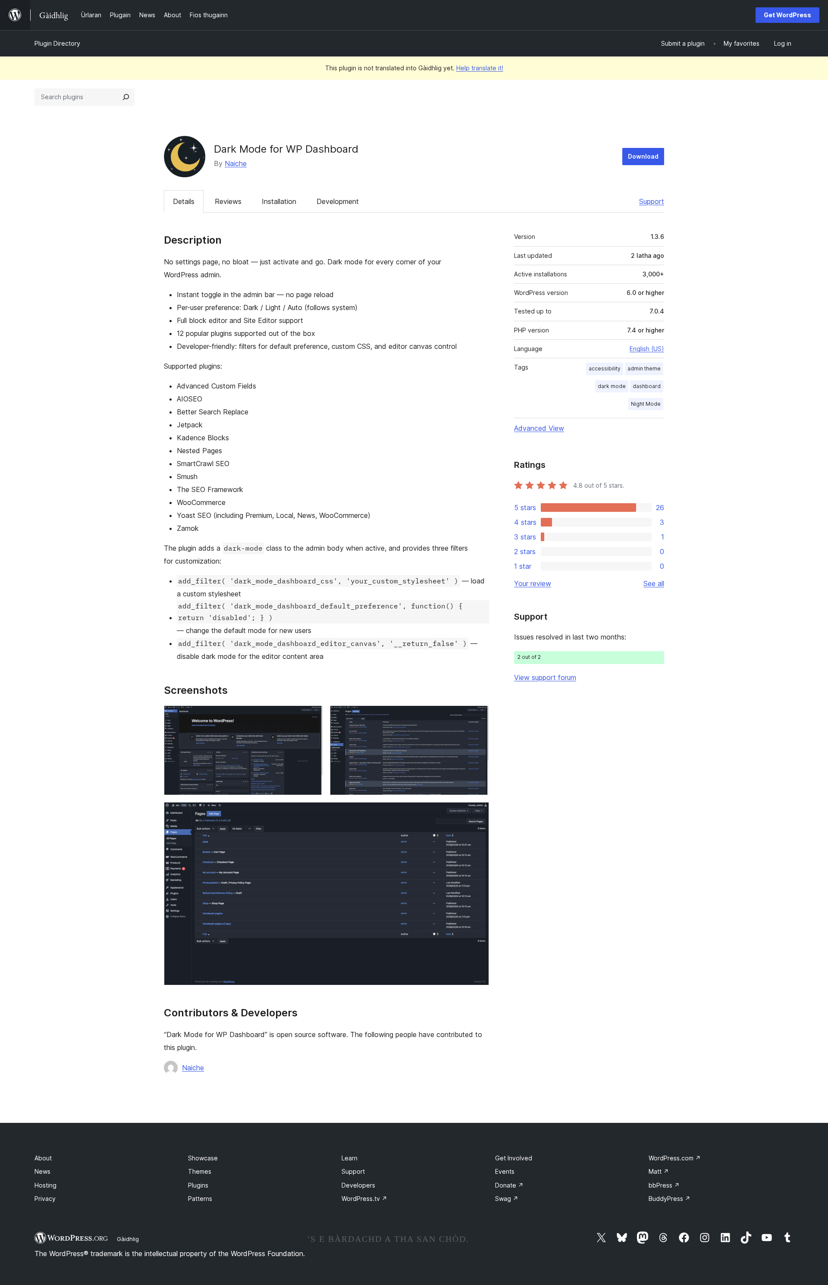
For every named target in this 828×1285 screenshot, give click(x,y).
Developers (358, 1185)
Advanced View (539, 428)
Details (183, 201)
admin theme (644, 368)
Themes (199, 1171)
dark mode (612, 386)
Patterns (200, 1198)
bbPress (664, 1185)
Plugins (198, 1185)
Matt (659, 1171)
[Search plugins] (126, 97)
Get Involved (513, 1158)
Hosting (45, 1185)
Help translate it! (479, 68)
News (42, 1171)
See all (653, 583)
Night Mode (646, 404)
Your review (532, 583)
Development (338, 201)
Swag (506, 1198)
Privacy (45, 1198)
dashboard (647, 386)
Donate (509, 1185)
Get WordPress (787, 15)
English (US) (647, 348)
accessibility (605, 368)
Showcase (203, 1158)
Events (504, 1171)
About (43, 1158)
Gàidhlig (128, 1238)
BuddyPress (669, 1198)
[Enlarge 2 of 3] (477, 717)
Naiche (236, 163)
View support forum (545, 677)
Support (651, 201)
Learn (350, 1158)
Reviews (228, 201)
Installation (279, 201)
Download (643, 156)
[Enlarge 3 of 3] (477, 813)
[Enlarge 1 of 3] (311, 717)
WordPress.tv (364, 1198)
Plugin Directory (57, 43)
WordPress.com (675, 1158)
